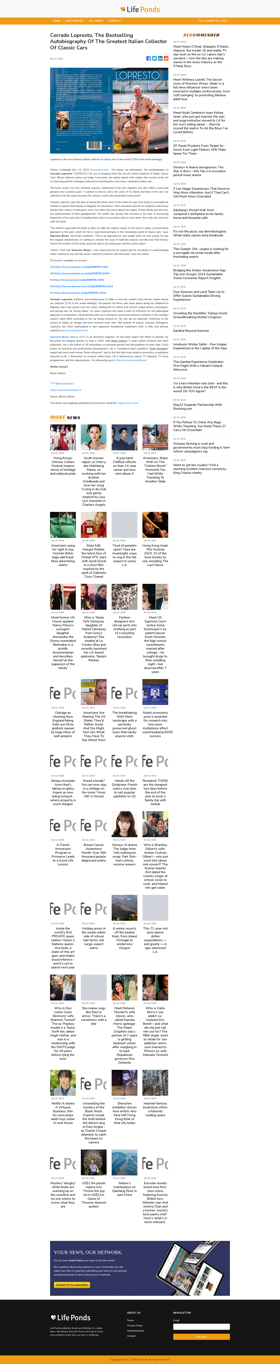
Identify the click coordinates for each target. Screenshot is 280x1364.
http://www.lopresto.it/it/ (74, 330)
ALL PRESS (96, 21)
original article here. (128, 403)
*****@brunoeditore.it (62, 383)
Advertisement (135, 1331)
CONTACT (114, 21)
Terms (130, 1320)
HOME (56, 21)
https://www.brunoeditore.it (131, 360)
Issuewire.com (99, 170)
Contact (131, 1336)
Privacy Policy (135, 1325)
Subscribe (201, 1337)
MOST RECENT (74, 21)
